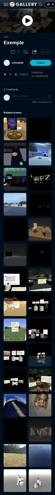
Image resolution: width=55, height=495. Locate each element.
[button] (40, 4)
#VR (6, 37)
